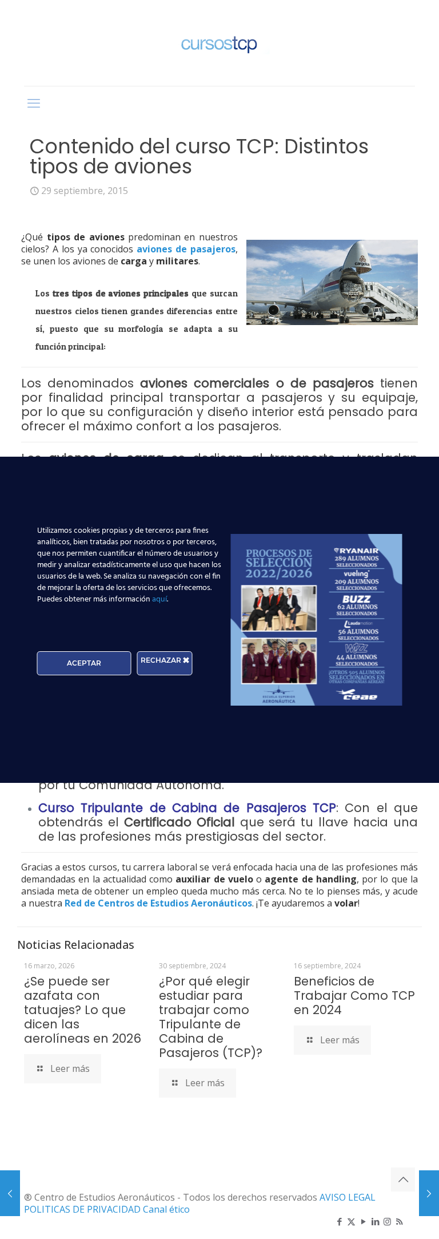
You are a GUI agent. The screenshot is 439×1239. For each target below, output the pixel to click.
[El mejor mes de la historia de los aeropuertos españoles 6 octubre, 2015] (429, 1193)
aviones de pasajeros (186, 249)
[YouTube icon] (363, 1221)
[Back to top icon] (403, 1179)
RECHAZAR (162, 660)
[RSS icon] (399, 1221)
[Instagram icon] (387, 1221)
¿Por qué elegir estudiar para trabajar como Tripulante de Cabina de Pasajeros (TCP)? (210, 1017)
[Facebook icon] (339, 1221)
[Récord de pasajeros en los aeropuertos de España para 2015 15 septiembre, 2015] (10, 1193)
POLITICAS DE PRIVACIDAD (83, 1209)
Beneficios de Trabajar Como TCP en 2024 (354, 995)
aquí (159, 599)
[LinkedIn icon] (375, 1221)
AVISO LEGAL (348, 1197)
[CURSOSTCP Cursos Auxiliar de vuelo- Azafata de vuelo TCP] (219, 43)
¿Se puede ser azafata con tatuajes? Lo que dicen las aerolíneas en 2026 (82, 1010)
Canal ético (166, 1209)
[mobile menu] (33, 102)
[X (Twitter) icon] (351, 1221)
